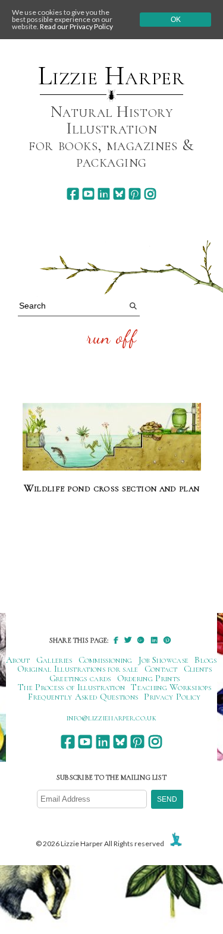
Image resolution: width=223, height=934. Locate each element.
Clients (198, 668)
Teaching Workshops (171, 687)
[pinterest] (134, 194)
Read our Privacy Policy (76, 26)
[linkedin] (103, 194)
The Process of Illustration (71, 687)
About (18, 660)
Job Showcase (164, 660)
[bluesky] (119, 194)
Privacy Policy (172, 696)
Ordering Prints (148, 678)
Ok (176, 19)
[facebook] (72, 194)
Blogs (205, 660)
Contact (161, 668)
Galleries (54, 660)
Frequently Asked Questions (83, 696)
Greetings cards (80, 678)
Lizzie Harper (111, 76)
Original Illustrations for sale (78, 668)
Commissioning (105, 660)
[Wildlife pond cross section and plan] (112, 437)
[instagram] (150, 194)
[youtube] (88, 194)
